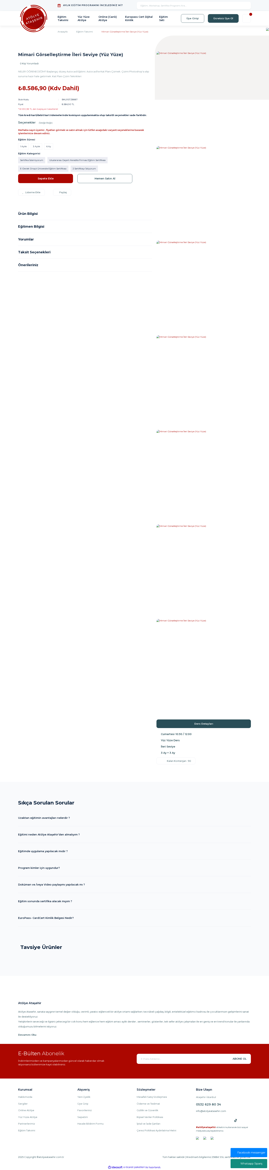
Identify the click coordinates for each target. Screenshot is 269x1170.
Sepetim (82, 1117)
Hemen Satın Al (105, 178)
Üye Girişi (192, 18)
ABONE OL (240, 1058)
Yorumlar (26, 239)
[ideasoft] (115, 1167)
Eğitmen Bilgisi (31, 227)
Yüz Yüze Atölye (27, 1117)
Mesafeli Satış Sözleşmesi (152, 1096)
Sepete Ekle (46, 178)
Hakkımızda (25, 1096)
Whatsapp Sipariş (251, 1163)
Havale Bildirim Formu (90, 1123)
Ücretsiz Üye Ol (223, 18)
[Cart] (246, 18)
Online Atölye (26, 1110)
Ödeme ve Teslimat (148, 1103)
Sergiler (23, 1103)
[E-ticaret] (134, 1167)
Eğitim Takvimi (26, 1130)
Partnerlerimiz (26, 1123)
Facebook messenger (251, 1152)
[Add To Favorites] (31, 192)
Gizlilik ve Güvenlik (147, 1110)
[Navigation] (267, 29)
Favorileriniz (84, 1110)
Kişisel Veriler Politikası (150, 1117)
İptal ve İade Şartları (148, 1123)
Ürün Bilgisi (28, 214)
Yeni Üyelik (83, 1096)
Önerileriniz (28, 265)
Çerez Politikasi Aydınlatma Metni (156, 1130)
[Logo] (33, 18)
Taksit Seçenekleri (34, 252)
